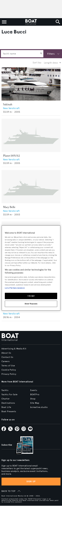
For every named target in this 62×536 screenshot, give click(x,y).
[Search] (41, 53)
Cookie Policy (9, 370)
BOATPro (34, 394)
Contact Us (7, 357)
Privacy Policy (9, 374)
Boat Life (6, 407)
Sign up (31, 481)
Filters (50, 53)
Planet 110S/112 (11, 155)
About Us (6, 353)
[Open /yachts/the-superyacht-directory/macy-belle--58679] (31, 186)
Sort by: (37, 62)
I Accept (31, 296)
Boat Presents (9, 411)
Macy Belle (9, 207)
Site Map (34, 403)
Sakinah (7, 104)
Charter (6, 399)
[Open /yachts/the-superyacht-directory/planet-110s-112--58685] (31, 135)
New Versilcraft (11, 108)
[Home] (31, 22)
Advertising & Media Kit (14, 349)
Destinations (8, 403)
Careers (6, 361)
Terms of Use (8, 365)
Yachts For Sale (9, 394)
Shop (33, 399)
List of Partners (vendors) (15, 288)
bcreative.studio (39, 407)
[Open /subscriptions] (22, 445)
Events (33, 390)
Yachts (5, 390)
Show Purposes (31, 303)
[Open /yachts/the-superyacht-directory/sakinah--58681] (31, 84)
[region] (31, 268)
